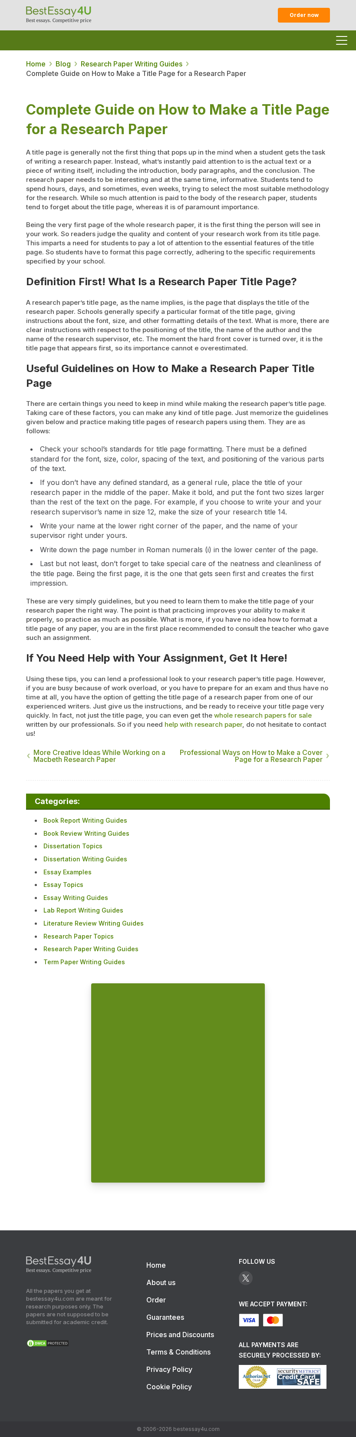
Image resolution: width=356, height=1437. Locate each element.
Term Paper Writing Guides (84, 962)
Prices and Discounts (180, 1334)
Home (156, 1265)
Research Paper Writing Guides (90, 949)
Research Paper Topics (78, 936)
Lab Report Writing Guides (83, 910)
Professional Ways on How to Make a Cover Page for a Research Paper (251, 756)
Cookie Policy (169, 1386)
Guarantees (165, 1317)
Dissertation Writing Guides (85, 859)
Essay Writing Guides (75, 897)
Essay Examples (67, 872)
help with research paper (203, 724)
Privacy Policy (169, 1369)
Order (156, 1299)
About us (160, 1282)
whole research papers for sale (263, 715)
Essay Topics (63, 884)
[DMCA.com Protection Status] (47, 1345)
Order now (304, 15)
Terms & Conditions (178, 1352)
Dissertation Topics (72, 846)
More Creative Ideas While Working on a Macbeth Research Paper (99, 756)
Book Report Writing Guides (85, 820)
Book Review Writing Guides (86, 833)
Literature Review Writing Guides (93, 923)
